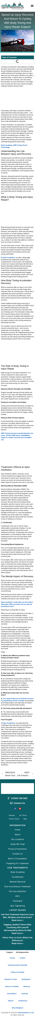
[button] (32, 6)
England (10, 952)
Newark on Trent (10, 979)
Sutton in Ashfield (11, 986)
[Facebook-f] (15, 808)
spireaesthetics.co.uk (26, 1012)
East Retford (11, 994)
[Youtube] (20, 808)
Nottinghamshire (22, 952)
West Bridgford (17, 1008)
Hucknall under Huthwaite (17, 965)
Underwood (22, 1001)
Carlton (22, 958)
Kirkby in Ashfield (17, 972)
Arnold (12, 958)
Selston (11, 1001)
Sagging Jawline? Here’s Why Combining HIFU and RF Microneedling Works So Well (17, 927)
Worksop (26, 986)
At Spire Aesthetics (8, 257)
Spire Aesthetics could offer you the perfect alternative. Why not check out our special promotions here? (17, 604)
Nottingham (26, 979)
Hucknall (24, 994)
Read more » (17, 920)
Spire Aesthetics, (8, 723)
